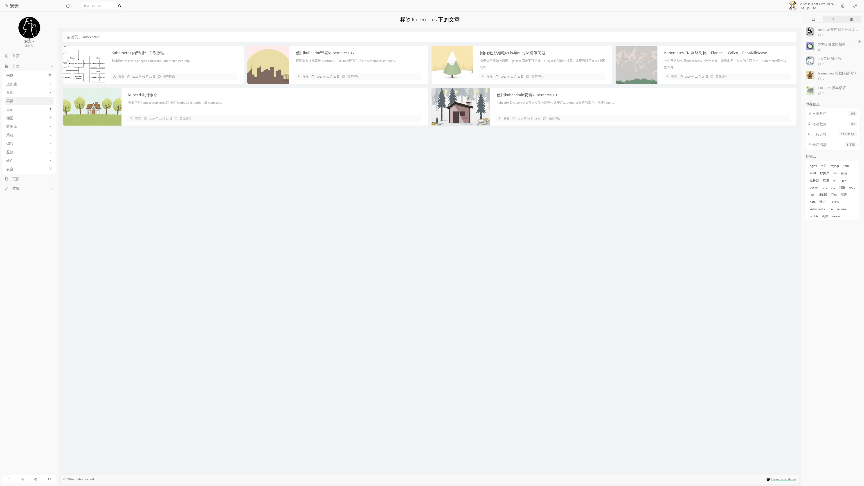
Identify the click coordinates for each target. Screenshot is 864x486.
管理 (844, 195)
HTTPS (834, 202)
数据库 (824, 173)
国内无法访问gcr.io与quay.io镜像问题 (513, 52)
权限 (826, 180)
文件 (824, 166)
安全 (28, 169)
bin (831, 209)
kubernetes (817, 209)
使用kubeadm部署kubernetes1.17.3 (327, 52)
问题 (844, 173)
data (813, 202)
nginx (813, 166)
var (835, 173)
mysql (835, 166)
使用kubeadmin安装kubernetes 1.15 (528, 94)
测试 (825, 216)
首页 (74, 37)
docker (814, 187)
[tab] (813, 19)
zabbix (814, 216)
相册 (28, 118)
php (835, 180)
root (852, 187)
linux (846, 166)
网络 (28, 75)
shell (813, 173)
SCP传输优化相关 (832, 44)
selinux (841, 209)
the (825, 187)
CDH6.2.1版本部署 (832, 88)
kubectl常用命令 (142, 94)
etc (833, 187)
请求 (822, 202)
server (836, 216)
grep (845, 180)
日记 (28, 109)
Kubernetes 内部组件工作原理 (138, 52)
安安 (121, 77)
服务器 (814, 180)
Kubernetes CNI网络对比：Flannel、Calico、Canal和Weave (715, 52)
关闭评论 (554, 118)
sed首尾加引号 (829, 58)
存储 (834, 195)
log (812, 195)
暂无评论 (169, 77)
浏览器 (822, 195)
